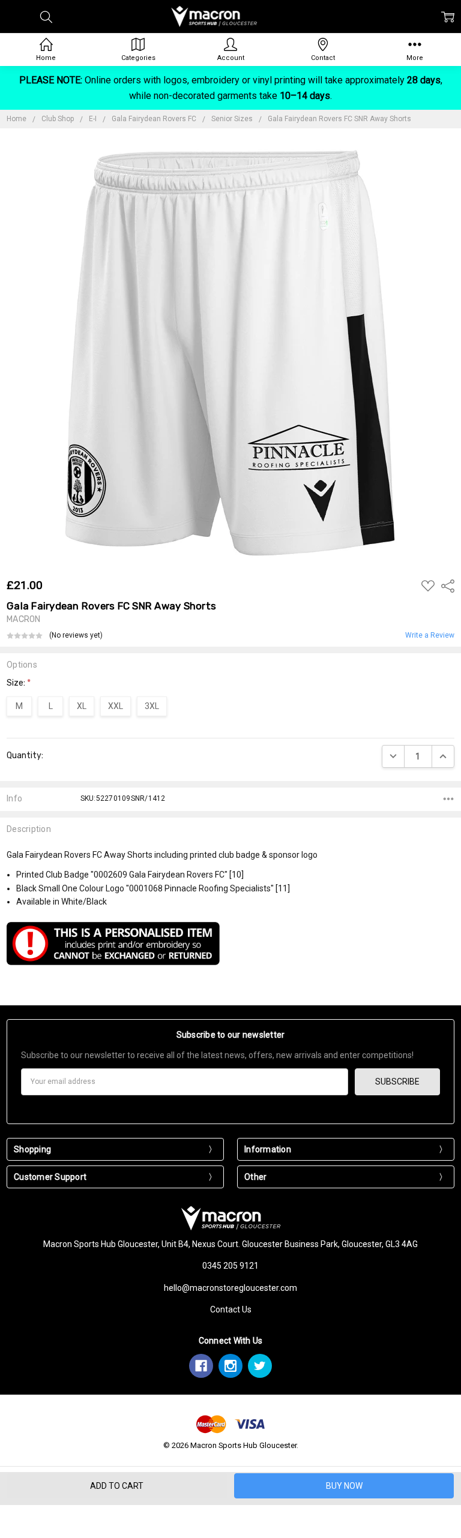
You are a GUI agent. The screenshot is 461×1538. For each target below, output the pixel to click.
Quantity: (25, 755)
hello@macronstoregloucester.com (230, 1288)
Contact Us (231, 1309)
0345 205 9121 (230, 1265)
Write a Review (429, 635)
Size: (19, 683)
